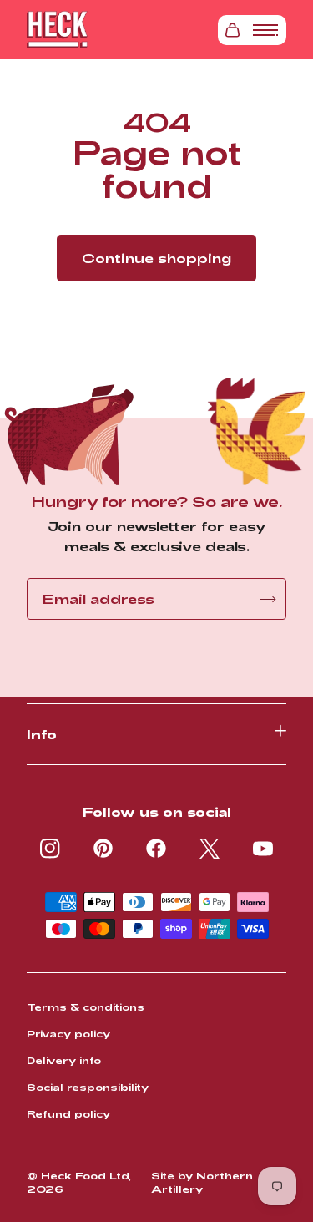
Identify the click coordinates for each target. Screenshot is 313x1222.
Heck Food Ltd (85, 1175)
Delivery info (64, 1060)
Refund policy (68, 1113)
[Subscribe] (267, 599)
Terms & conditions (85, 1006)
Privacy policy (68, 1033)
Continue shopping (156, 258)
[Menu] (265, 30)
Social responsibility (88, 1087)
